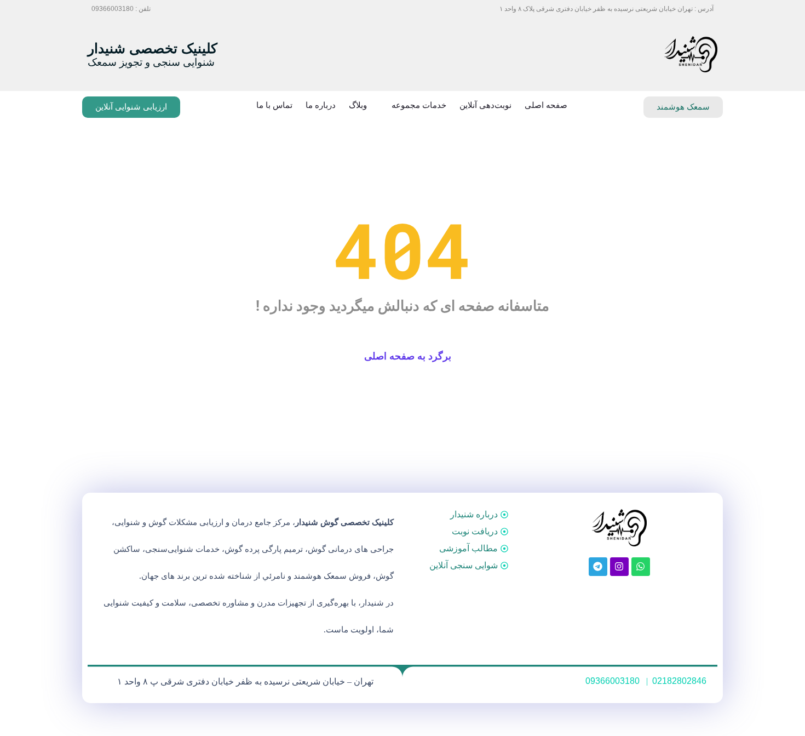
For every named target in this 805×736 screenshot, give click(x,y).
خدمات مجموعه (419, 105)
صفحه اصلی (546, 105)
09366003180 (612, 681)
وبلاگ (358, 105)
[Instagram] (619, 566)
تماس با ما (274, 105)
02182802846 (679, 681)
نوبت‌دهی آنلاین (485, 105)
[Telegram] (598, 566)
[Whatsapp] (640, 566)
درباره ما (321, 105)
